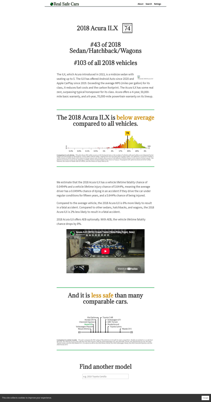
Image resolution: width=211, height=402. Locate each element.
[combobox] (105, 376)
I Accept (205, 398)
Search (149, 3)
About (140, 3)
